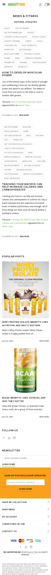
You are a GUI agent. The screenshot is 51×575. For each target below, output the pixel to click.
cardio (28, 41)
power (7, 58)
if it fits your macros (13, 152)
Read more (24, 115)
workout (8, 67)
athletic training (12, 41)
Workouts (22, 67)
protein (7, 170)
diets (28, 135)
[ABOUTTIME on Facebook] (3, 438)
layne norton (10, 161)
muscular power (11, 54)
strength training (33, 58)
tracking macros (24, 170)
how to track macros (14, 148)
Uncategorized (39, 62)
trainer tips (9, 62)
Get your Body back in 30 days (18, 144)
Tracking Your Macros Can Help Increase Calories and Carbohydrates (22, 187)
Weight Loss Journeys (32, 174)
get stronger (25, 49)
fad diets (40, 135)
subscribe (25, 489)
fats (6, 140)
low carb (41, 161)
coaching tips (10, 45)
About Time (23, 105)
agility (7, 28)
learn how (27, 161)
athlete (30, 32)
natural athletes (32, 54)
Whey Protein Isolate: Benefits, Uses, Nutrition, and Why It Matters (25, 324)
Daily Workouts (29, 45)
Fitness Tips (9, 49)
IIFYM (30, 152)
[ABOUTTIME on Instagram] (14, 438)
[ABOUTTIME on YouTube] (9, 438)
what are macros (12, 178)
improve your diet (33, 157)
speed (17, 58)
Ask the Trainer (22, 28)
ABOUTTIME (33, 552)
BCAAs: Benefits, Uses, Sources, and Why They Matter (23, 399)
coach (39, 41)
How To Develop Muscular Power (22, 74)
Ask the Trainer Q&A (13, 32)
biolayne (27, 127)
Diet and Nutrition (12, 135)
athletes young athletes (15, 37)
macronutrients (11, 165)
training (23, 62)
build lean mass (11, 131)
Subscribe (8, 464)
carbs (26, 131)
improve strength (12, 157)
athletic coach (39, 37)
